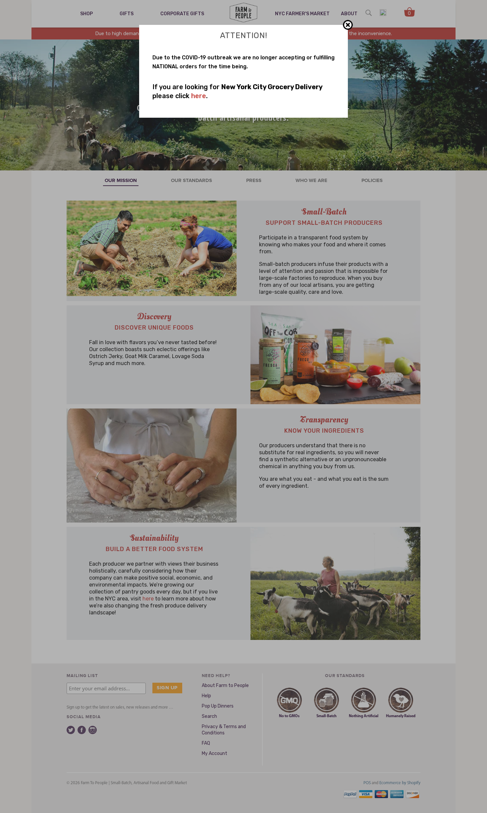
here (198, 96)
